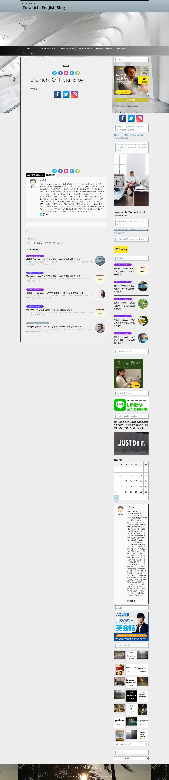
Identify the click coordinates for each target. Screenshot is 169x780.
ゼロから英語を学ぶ (48, 49)
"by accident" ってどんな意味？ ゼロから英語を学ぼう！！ (51, 310)
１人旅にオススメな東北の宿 (103, 49)
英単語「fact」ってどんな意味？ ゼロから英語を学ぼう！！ (124, 288)
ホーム (29, 49)
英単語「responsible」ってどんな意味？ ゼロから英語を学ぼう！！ (54, 293)
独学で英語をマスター (84, 774)
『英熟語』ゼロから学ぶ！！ (66, 49)
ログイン (48, 243)
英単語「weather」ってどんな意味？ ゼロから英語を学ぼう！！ (53, 259)
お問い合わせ (121, 49)
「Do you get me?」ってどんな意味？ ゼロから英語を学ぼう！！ (53, 326)
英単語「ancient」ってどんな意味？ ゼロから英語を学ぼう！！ (124, 271)
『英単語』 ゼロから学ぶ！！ (84, 49)
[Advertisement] (84, 29)
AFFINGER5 (108, 777)
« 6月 (116, 501)
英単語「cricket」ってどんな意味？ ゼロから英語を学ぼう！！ (124, 323)
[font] (72, 73)
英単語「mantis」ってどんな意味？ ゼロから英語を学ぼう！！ (124, 306)
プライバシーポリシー (29, 53)
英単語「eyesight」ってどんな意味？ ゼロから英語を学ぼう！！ (124, 340)
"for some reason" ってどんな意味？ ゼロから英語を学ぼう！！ (53, 276)
